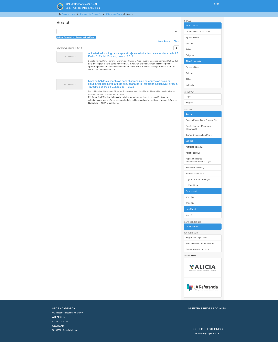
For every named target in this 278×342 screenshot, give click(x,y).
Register (190, 102)
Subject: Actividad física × (85, 37)
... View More (192, 185)
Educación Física (114, 14)
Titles (188, 49)
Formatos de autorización (197, 249)
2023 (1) (190, 203)
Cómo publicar (192, 226)
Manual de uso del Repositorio (200, 243)
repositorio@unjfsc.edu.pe (207, 333)
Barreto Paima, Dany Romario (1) (201, 120)
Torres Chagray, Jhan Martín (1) (200, 134)
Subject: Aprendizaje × (65, 37)
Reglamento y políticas (196, 237)
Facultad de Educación (90, 14)
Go (176, 31)
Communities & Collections (198, 31)
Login (188, 96)
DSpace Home (68, 14)
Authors (189, 43)
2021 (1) (190, 197)
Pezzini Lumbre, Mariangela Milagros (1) (199, 127)
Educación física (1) (195, 167)
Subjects (190, 55)
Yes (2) (189, 215)
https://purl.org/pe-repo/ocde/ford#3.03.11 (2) (198, 160)
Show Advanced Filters (168, 41)
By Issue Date (192, 37)
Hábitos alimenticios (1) (196, 173)
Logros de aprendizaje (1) (198, 179)
